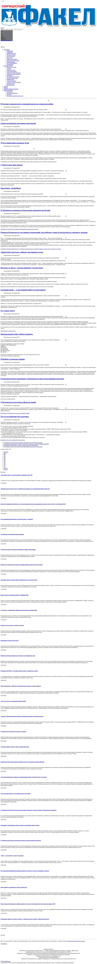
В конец (6, 469)
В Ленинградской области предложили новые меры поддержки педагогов (21, 840)
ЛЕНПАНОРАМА (11, 53)
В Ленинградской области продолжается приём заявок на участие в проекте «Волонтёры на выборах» (29, 810)
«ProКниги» (10, 75)
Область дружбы (11, 55)
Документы (10, 91)
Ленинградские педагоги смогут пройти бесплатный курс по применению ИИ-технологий (25, 488)
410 (4, 464)
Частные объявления (12, 93)
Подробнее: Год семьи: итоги (8, 331)
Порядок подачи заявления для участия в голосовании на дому (18, 655)
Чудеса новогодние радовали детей (15, 143)
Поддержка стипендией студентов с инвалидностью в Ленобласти (21, 445)
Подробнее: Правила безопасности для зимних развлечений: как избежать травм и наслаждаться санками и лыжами (31, 249)
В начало (6, 451)
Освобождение (10, 83)
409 (4, 462)
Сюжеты (9, 68)
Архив (2, 28)
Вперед (5, 468)
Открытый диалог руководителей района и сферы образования (18, 549)
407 (4, 460)
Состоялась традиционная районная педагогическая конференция (19, 610)
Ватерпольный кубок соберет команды (17, 334)
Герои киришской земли (13, 60)
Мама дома (9, 57)
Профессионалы (11, 61)
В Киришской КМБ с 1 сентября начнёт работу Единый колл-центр (19, 671)
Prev (2, 472)
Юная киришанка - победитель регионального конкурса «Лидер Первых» (21, 686)
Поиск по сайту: (5, 29)
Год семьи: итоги (8, 311)
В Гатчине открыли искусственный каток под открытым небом (27, 104)
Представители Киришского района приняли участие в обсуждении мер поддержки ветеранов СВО (28, 904)
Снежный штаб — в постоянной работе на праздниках (23, 290)
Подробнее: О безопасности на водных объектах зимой (15, 413)
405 (4, 457)
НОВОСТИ (10, 51)
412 (4, 466)
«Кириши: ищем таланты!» (14, 74)
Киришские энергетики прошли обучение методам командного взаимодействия (22, 762)
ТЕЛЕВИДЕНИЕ (8, 66)
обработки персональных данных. (76, 941)
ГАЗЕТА (6, 86)
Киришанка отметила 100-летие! (10, 640)
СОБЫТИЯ (10, 52)
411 (4, 465)
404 (4, 456)
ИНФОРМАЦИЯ (8, 90)
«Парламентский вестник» (14, 72)
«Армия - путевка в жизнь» (14, 82)
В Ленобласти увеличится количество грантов (13, 731)
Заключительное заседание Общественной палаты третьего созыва (19, 580)
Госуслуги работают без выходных (15, 417)
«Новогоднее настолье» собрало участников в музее (22, 252)
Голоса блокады (11, 56)
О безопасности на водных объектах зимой (18, 402)
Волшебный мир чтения (13, 76)
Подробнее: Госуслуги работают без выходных (13, 440)
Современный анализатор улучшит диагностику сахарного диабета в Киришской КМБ (26, 444)
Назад (5, 453)
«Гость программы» (12, 71)
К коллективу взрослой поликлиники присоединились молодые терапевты (23, 442)
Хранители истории (12, 59)
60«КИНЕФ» (10, 64)
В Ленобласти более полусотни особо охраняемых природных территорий (23, 446)
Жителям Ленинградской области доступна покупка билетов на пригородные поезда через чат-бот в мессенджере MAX (33, 504)
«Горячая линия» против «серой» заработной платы (15, 746)
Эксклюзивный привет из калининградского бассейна (15, 793)
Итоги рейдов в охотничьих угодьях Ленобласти (14, 887)
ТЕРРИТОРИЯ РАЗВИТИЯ (11, 89)
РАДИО (6, 87)
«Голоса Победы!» (11, 81)
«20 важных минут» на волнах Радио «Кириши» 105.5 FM (16, 475)
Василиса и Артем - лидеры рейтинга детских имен (22, 268)
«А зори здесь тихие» (12, 78)
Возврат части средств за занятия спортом (12, 625)
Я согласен (3, 943)
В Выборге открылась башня (13, 359)
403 (4, 454)
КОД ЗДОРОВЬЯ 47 (12, 63)
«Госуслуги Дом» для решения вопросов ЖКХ (13, 701)
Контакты (9, 94)
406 (4, 458)
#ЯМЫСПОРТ (10, 79)
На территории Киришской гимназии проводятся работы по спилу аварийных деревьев (25, 870)
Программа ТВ (10, 85)
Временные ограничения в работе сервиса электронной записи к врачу (20, 825)
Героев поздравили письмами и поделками (18, 123)
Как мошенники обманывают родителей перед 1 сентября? (17, 519)
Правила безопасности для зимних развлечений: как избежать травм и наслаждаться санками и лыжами (44, 232)
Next (4, 472)
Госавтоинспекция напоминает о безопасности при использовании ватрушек (32, 379)
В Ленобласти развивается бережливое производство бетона (25, 210)
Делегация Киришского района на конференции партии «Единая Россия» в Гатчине (24, 777)
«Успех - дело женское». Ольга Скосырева (12, 855)
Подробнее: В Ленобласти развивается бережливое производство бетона (19, 229)
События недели (11, 70)
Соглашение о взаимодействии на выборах (12, 534)
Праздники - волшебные (11, 188)
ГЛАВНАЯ (6, 49)
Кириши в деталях (11, 67)
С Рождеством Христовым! (12, 165)
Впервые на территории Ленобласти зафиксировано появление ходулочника (22, 564)
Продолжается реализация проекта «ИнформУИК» (15, 595)
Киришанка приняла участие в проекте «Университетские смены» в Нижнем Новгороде (25, 919)
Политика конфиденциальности (15, 96)
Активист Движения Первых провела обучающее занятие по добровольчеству (22, 716)
